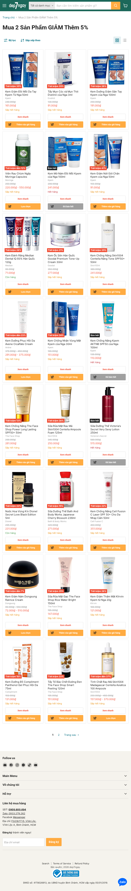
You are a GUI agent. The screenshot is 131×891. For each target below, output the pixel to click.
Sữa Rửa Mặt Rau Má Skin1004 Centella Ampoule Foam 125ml (64, 429)
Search (45, 863)
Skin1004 (95, 265)
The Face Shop (12, 436)
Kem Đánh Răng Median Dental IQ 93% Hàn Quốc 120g (20, 259)
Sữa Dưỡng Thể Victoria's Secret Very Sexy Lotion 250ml (105, 429)
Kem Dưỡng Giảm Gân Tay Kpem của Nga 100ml (106, 93)
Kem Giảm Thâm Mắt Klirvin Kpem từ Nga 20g (107, 598)
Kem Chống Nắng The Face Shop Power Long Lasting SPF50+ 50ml (21, 429)
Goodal (51, 265)
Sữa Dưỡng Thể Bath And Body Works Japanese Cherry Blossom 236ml (63, 515)
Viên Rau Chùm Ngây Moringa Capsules (18, 175)
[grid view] (117, 40)
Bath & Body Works (57, 521)
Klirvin (93, 603)
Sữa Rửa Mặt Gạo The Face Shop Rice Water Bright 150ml (64, 600)
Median (9, 265)
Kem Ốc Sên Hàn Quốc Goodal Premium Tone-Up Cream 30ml (63, 259)
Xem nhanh (23, 117)
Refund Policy (82, 863)
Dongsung (10, 603)
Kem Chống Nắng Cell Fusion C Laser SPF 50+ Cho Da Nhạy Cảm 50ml (108, 515)
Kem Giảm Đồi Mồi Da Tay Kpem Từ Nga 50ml (20, 93)
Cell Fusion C (96, 521)
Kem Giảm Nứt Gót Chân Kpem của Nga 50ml (105, 175)
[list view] (124, 40)
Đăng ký (54, 842)
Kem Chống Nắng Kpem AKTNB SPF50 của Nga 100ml (104, 344)
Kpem (8, 98)
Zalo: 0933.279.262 (14, 813)
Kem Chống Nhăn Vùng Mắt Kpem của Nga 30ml (64, 342)
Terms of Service (62, 863)
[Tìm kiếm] (115, 6)
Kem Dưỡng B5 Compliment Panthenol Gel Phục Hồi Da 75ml (22, 685)
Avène (8, 347)
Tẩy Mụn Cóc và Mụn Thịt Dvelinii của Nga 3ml (63, 93)
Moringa (9, 180)
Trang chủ (9, 17)
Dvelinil (51, 98)
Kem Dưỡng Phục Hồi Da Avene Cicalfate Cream (20, 342)
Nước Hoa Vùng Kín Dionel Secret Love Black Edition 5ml (21, 515)
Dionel (8, 521)
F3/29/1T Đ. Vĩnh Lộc (23, 821)
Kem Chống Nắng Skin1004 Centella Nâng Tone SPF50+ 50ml (107, 259)
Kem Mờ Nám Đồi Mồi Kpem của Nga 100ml (64, 175)
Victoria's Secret (98, 436)
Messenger (19, 817)
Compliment (11, 692)
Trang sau (70, 734)
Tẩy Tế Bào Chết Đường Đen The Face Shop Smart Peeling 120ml (65, 685)
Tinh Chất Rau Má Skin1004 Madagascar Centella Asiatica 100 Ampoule (108, 685)
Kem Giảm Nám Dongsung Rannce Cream (21, 598)
